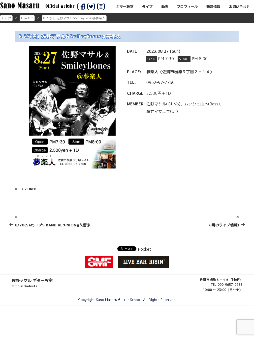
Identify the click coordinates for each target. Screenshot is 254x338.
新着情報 (213, 6)
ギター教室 (124, 6)
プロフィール (187, 6)
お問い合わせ (239, 6)
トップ (6, 18)
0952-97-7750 (160, 82)
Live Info (27, 18)
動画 (164, 6)
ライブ (147, 6)
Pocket (144, 249)
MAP (235, 279)
